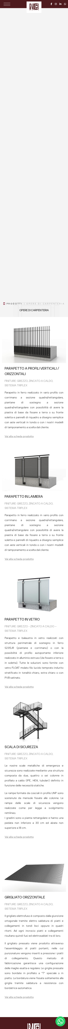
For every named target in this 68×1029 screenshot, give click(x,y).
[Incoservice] (34, 7)
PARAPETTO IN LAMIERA (24, 496)
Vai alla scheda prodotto (19, 436)
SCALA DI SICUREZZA (21, 747)
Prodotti (15, 304)
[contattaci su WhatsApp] (60, 1021)
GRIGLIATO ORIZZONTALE (25, 897)
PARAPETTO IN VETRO (22, 619)
